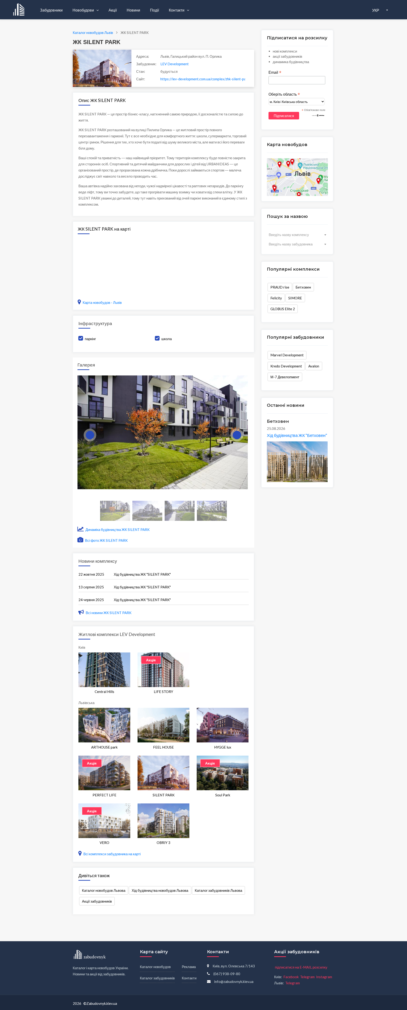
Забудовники (51, 10)
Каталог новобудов (155, 967)
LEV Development (174, 64)
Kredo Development (286, 366)
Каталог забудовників (157, 978)
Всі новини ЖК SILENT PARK (108, 613)
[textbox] (297, 234)
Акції (113, 10)
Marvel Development (287, 355)
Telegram (307, 977)
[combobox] (297, 234)
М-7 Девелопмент (284, 377)
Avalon (313, 366)
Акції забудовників (97, 901)
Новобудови (84, 10)
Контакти (177, 10)
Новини (133, 10)
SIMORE (295, 298)
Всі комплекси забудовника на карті (112, 854)
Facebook (291, 977)
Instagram (324, 977)
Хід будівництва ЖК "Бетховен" (297, 435)
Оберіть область (284, 94)
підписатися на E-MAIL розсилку (301, 967)
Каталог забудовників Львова (218, 890)
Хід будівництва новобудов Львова (160, 890)
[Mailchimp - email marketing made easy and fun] (318, 115)
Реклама (189, 967)
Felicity (276, 298)
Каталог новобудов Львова (103, 890)
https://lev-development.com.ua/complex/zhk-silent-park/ (202, 79)
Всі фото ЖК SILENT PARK (106, 540)
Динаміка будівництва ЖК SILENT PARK (117, 529)
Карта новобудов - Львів (102, 302)
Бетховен (303, 287)
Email (275, 72)
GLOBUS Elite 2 (282, 309)
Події (154, 10)
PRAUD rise (279, 287)
